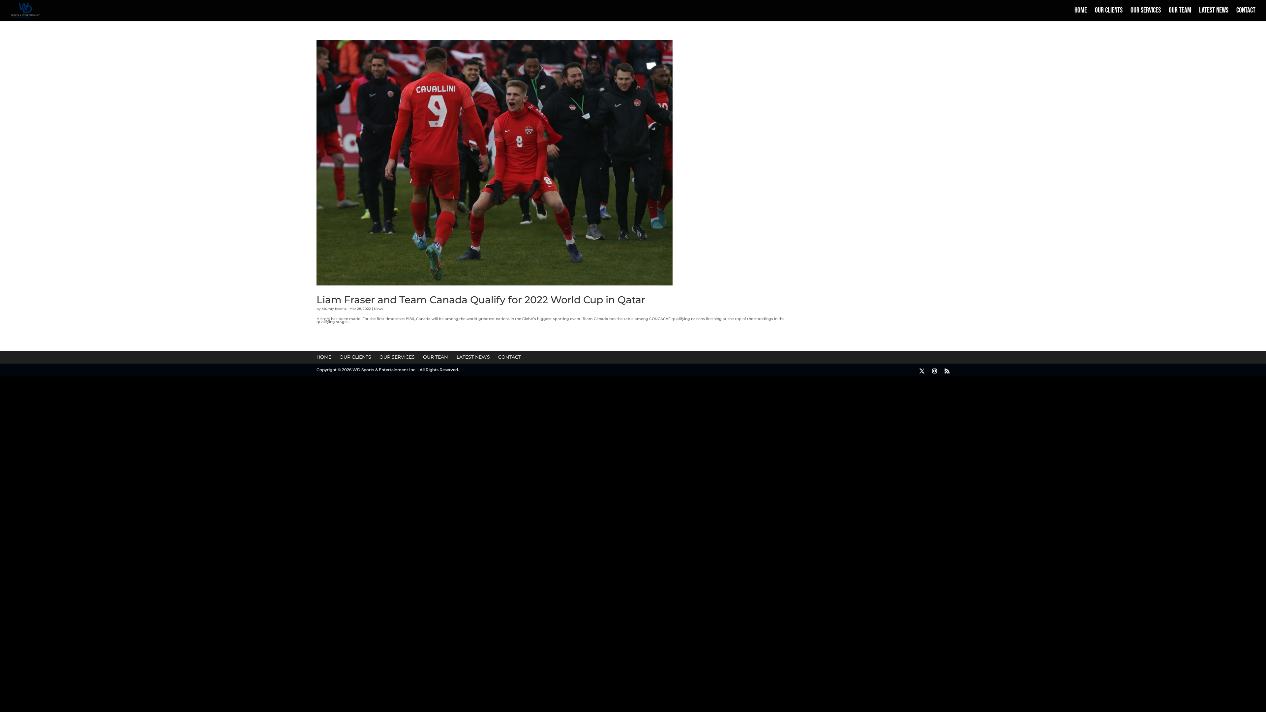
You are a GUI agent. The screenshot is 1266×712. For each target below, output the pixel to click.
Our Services (1145, 11)
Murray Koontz (334, 309)
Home (1080, 11)
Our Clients (1109, 11)
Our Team (1180, 11)
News (378, 309)
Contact (1245, 11)
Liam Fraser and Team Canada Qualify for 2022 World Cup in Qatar (480, 300)
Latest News (1213, 11)
